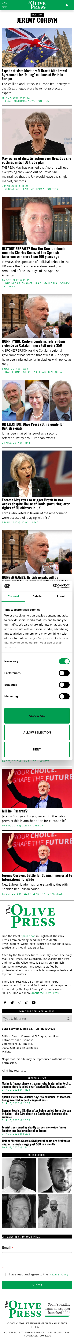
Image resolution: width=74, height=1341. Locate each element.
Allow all (37, 715)
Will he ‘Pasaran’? (15, 811)
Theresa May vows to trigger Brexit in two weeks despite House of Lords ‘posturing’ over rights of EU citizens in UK (36, 504)
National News (24, 101)
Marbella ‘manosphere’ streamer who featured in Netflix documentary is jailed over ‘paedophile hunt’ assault (36, 1085)
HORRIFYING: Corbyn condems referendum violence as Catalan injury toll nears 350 (33, 343)
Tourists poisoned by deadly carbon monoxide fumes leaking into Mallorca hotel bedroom (34, 1129)
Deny (37, 749)
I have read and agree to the (38, 1274)
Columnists (41, 761)
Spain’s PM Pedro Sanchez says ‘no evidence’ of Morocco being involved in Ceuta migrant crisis (36, 1098)
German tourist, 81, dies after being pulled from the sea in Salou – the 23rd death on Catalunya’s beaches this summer (36, 1114)
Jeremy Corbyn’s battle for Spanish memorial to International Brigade (37, 877)
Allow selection (37, 732)
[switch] (64, 673)
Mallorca (37, 189)
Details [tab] (37, 596)
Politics (43, 101)
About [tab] (61, 596)
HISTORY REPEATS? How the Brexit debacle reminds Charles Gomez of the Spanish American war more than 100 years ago (33, 252)
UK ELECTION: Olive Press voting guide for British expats (33, 426)
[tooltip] (5, 1003)
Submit (37, 1285)
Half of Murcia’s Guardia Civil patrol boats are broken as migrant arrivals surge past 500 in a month (36, 1142)
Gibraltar (12, 189)
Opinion (65, 283)
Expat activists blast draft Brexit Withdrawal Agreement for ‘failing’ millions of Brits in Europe (34, 74)
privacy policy (58, 1274)
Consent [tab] (13, 596)
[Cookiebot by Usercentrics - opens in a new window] (53, 586)
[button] (68, 1018)
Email (7, 1247)
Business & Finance (19, 283)
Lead (8, 101)
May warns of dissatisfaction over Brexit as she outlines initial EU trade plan (36, 160)
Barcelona (13, 372)
